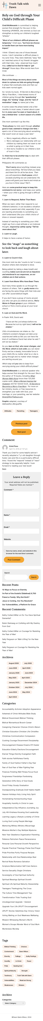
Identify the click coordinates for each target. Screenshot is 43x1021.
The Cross (27, 888)
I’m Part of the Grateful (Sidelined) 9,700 (19, 593)
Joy (37, 808)
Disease (19, 745)
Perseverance (30, 839)
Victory (31, 911)
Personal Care (8, 844)
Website (7, 539)
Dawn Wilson (23, 951)
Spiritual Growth (24, 879)
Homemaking (7, 799)
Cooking (5, 740)
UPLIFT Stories (8, 911)
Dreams (26, 745)
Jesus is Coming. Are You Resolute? (17, 601)
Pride (4, 852)
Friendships (17, 776)
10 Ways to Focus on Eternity (14, 590)
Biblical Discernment (10, 718)
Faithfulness (18, 758)
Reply (4, 469)
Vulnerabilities (9, 980)
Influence (22, 808)
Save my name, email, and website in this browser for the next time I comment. (21, 552)
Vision (37, 911)
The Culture (7, 893)
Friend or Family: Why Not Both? (15, 597)
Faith (34, 754)
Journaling (30, 808)
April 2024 (13, 697)
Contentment (9, 951)
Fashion (18, 763)
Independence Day (10, 808)
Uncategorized (8, 902)
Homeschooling (20, 799)
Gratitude (20, 790)
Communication (17, 736)
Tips (30, 893)
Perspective (34, 844)
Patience (5, 839)
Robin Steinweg (8, 623)
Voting (5, 915)
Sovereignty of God (10, 875)
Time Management (20, 893)
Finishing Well (15, 772)
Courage (13, 740)
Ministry (21, 826)
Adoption (26, 709)
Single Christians (24, 870)
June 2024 (13, 692)
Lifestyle (20, 817)
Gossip (16, 785)
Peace (21, 839)
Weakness (26, 915)
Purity (17, 852)
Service (5, 870)
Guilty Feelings (31, 956)
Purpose (23, 852)
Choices (24, 727)
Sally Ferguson (8, 639)
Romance (18, 861)
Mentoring (6, 826)
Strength (25, 971)
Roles (11, 861)
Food (36, 772)
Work (37, 924)
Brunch (22, 722)
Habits (31, 790)
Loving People (18, 821)
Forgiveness (7, 776)
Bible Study (31, 713)
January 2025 (14, 682)
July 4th (5, 812)
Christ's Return (34, 727)
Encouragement (32, 749)
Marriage (28, 821)
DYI (31, 745)
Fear (34, 763)
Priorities (10, 852)
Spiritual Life (7, 884)
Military (14, 826)
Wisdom (5, 920)
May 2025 (12, 678)
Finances (5, 772)
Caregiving (6, 727)
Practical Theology (17, 848)
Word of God (29, 924)
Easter (36, 745)
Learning (5, 817)
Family (26, 758)
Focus (30, 772)
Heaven (5, 794)
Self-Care (26, 866)
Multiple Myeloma (29, 830)
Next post (21, 432)
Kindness (13, 812)
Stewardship (33, 884)
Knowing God (23, 812)
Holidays (12, 794)
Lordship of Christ (31, 817)
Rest (34, 857)
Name (7, 515)
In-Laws (30, 803)
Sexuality (13, 870)
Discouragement (9, 745)
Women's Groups (9, 924)
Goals (30, 781)
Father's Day (27, 763)
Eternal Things (8, 754)
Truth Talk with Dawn (19, 5)
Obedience (15, 835)
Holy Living (21, 794)
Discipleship (34, 740)
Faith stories (7, 758)
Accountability (8, 709)
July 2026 (28, 663)
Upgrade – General (23, 902)
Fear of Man (18, 767)
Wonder (20, 924)
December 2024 (31, 682)
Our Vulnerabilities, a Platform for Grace (19, 604)
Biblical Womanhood (10, 722)
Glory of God (22, 781)
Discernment (23, 740)
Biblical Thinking (26, 718)
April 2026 (26, 668)
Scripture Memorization (12, 866)
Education (6, 749)
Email (7, 527)
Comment (9, 490)
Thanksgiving (16, 888)
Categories (6, 1000)
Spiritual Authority (26, 875)
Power (29, 961)
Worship (15, 929)
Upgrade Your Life (10, 906)
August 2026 (14, 663)
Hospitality (6, 803)
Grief (26, 790)
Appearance (36, 709)
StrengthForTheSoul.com (12, 397)
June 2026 (13, 668)
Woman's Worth (25, 920)
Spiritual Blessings (9, 879)
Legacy (13, 817)
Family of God (8, 763)
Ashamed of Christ (10, 713)
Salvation (26, 861)
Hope (29, 799)
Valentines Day (21, 911)
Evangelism (26, 754)
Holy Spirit (31, 794)
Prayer (37, 848)
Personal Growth (21, 844)
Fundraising (27, 776)
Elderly (14, 749)
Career (29, 722)
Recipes (31, 852)
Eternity (18, 754)
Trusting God (25, 897)
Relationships (26, 857)
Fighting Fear (28, 767)
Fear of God (7, 767)
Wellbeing (34, 915)
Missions (5, 830)
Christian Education (10, 731)
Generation (6, 781)
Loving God (7, 821)
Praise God (30, 848)
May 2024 (26, 692)
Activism (18, 709)
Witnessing (14, 920)
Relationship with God (11, 857)
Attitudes (7, 411)
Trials (17, 897)
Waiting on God (14, 915)
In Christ (22, 803)
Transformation (8, 897)
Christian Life (24, 731)
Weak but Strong (25, 980)
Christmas (6, 736)
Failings (18, 956)
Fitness (25, 772)
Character (16, 727)
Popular (5, 848)
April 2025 (26, 678)
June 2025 (29, 673)
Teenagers (34, 411)
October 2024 (14, 687)
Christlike (34, 731)
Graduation (24, 785)
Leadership (33, 812)
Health (37, 790)
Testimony (8, 975)
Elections (21, 749)
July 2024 (28, 687)
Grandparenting (8, 790)
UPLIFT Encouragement (28, 906)
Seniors (34, 866)
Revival (5, 861)
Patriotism (14, 839)
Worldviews (7, 929)
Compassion (30, 736)
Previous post (21, 423)
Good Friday (7, 785)
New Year (6, 835)
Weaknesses (8, 985)
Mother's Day (15, 830)
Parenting (20, 411)
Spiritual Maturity (20, 884)
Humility (15, 803)
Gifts (14, 781)
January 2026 (14, 673)
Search (7, 573)
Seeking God (17, 966)
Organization (25, 835)
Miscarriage (30, 826)
